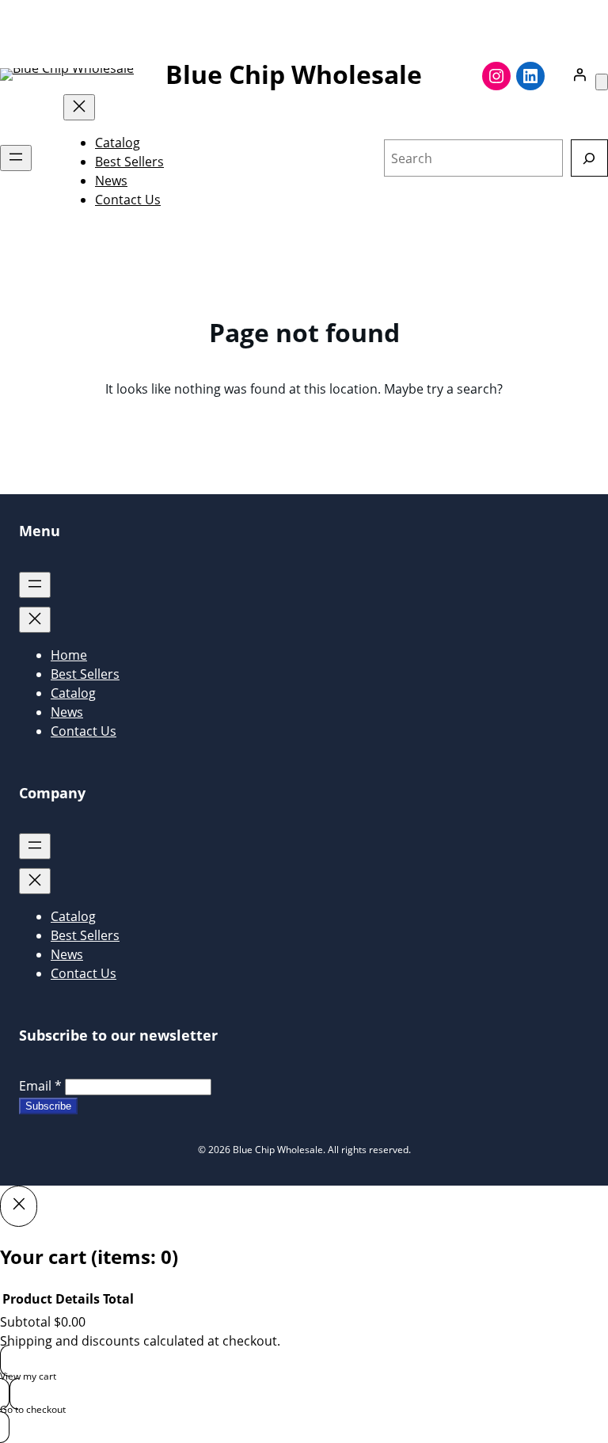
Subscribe (48, 1106)
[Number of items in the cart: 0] (601, 82)
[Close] (18, 1206)
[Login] (579, 74)
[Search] (589, 158)
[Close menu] (79, 107)
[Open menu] (16, 158)
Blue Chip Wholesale (293, 74)
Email (40, 1086)
